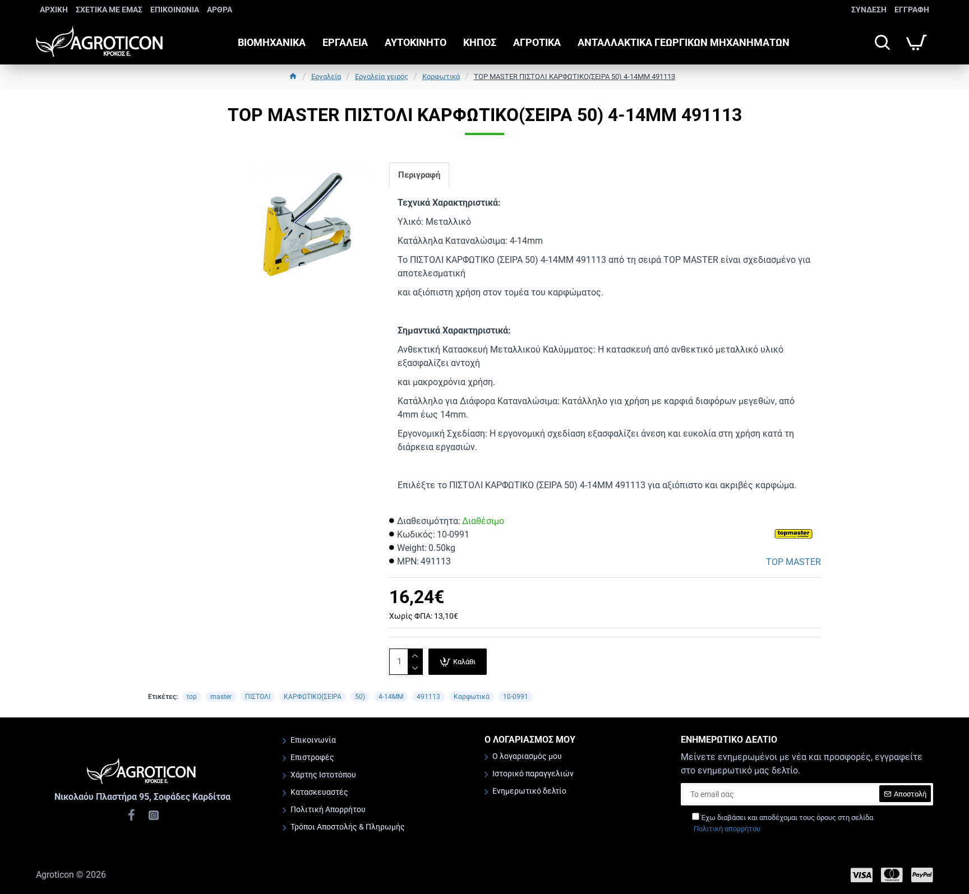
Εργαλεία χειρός (381, 76)
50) (360, 697)
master (221, 697)
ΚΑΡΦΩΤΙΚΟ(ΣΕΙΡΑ (313, 697)
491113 (428, 697)
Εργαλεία (326, 76)
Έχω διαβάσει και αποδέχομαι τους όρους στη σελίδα (783, 823)
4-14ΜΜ (391, 697)
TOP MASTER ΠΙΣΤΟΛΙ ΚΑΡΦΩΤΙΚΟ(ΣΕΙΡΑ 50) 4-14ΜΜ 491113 (574, 76)
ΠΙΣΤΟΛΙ (257, 697)
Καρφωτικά (441, 76)
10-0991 (515, 697)
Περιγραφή (419, 175)
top (192, 697)
